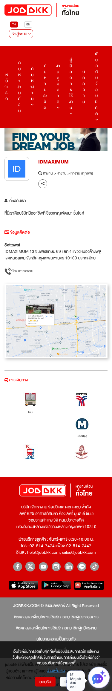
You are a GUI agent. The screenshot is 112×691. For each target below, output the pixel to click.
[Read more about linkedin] (69, 566)
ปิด (67, 681)
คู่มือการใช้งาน (71, 83)
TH (14, 24)
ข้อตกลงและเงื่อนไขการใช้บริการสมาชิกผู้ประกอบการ (56, 617)
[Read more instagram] (56, 566)
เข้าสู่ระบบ (19, 33)
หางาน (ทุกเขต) (81, 174)
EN (28, 24)
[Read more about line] (82, 566)
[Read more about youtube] (43, 566)
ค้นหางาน (32, 83)
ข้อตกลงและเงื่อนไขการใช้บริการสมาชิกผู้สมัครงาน (56, 628)
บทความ (83, 86)
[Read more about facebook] (17, 566)
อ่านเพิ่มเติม (56, 671)
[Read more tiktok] (94, 566)
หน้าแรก (6, 86)
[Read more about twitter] (30, 566)
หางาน (48, 174)
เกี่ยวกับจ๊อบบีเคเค (96, 83)
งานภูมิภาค (58, 83)
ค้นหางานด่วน (19, 86)
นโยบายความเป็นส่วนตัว (56, 639)
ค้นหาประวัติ (45, 86)
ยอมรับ (45, 681)
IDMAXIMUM (53, 162)
